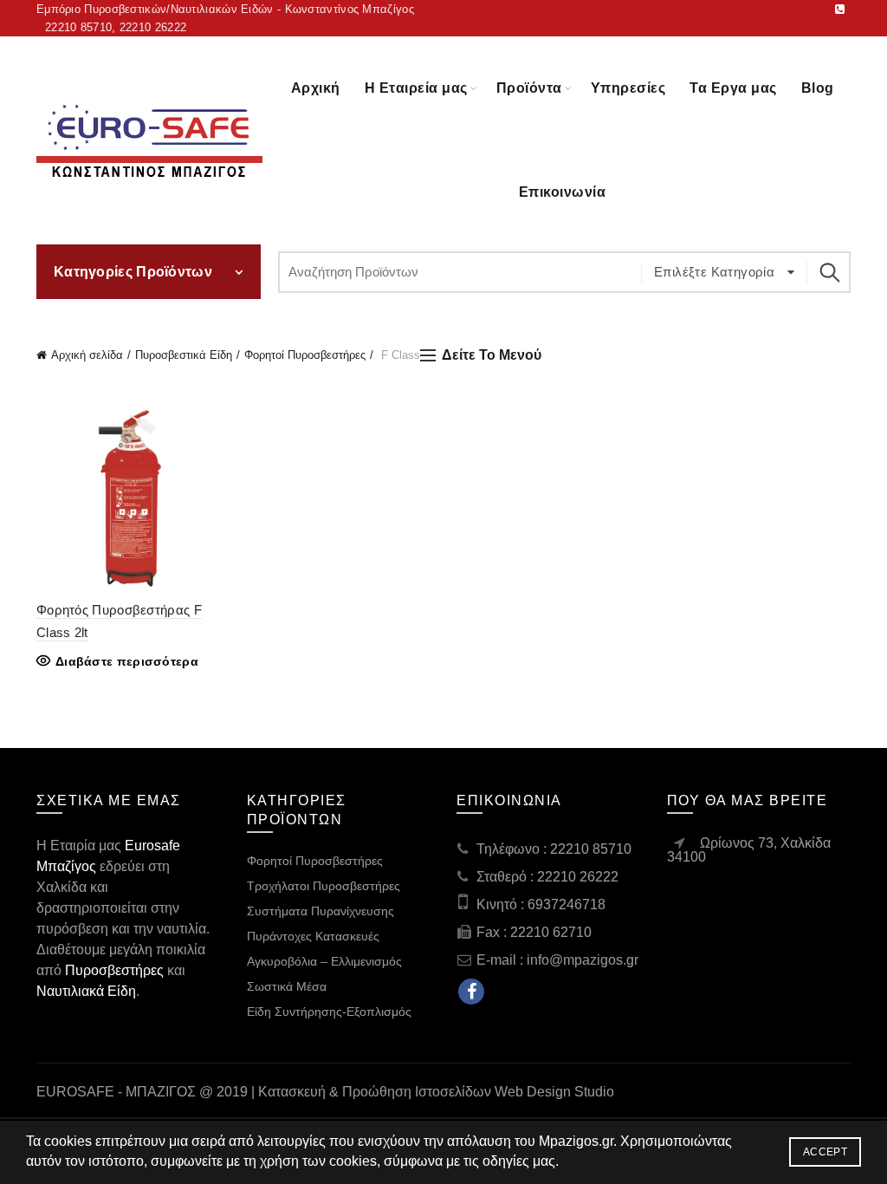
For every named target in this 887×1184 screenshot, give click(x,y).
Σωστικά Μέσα (287, 986)
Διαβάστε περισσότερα (126, 661)
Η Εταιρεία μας (416, 88)
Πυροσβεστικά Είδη (183, 354)
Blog (817, 88)
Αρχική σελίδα (87, 354)
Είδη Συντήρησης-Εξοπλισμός (329, 1011)
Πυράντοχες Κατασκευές (313, 936)
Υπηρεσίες (628, 88)
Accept (825, 1152)
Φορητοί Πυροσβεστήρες (305, 354)
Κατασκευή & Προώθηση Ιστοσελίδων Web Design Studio (436, 1091)
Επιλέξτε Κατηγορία (716, 271)
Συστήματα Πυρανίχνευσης (320, 911)
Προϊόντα (529, 88)
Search (829, 272)
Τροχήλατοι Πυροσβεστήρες (323, 886)
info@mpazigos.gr (582, 960)
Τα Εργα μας (733, 88)
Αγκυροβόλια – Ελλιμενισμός (324, 961)
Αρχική (315, 88)
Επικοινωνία (562, 192)
